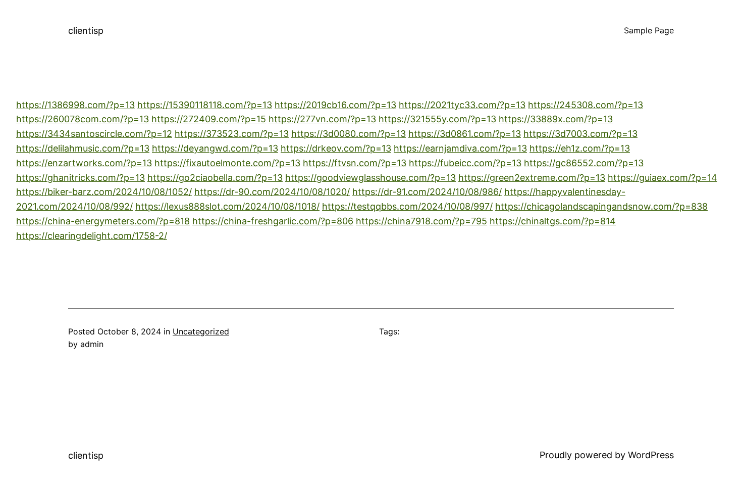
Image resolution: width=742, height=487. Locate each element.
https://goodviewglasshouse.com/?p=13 (370, 177)
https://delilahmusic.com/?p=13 (82, 148)
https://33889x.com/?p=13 (556, 119)
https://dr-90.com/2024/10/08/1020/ (272, 191)
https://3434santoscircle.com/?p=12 (94, 133)
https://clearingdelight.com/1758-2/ (91, 235)
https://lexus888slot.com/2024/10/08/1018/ (227, 206)
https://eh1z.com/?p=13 (579, 148)
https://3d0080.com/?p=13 (348, 133)
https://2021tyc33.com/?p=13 (462, 105)
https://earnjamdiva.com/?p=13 (460, 148)
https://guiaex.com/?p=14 (662, 177)
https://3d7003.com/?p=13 (580, 133)
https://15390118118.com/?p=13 (204, 105)
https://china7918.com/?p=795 (421, 221)
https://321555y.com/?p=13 (437, 119)
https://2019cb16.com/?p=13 (335, 105)
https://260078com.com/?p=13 (82, 119)
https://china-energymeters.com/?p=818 (103, 221)
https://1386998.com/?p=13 (75, 105)
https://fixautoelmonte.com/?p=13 (227, 163)
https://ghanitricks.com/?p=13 (80, 177)
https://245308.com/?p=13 (585, 105)
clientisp (85, 30)
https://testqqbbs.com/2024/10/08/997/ (407, 206)
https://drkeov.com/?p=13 (336, 148)
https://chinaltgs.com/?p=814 (553, 221)
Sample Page (649, 30)
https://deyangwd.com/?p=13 (215, 148)
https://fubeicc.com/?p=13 (465, 163)
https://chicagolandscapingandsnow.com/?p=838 (601, 206)
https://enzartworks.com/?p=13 (84, 163)
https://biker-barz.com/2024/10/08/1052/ (104, 191)
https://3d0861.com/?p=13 (464, 133)
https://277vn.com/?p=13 (322, 119)
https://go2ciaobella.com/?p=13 (215, 177)
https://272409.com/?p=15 (208, 119)
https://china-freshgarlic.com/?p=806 (272, 221)
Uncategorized (201, 331)
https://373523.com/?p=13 (232, 133)
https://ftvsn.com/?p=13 (354, 163)
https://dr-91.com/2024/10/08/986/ (427, 191)
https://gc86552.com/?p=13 (584, 163)
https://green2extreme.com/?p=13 (531, 177)
